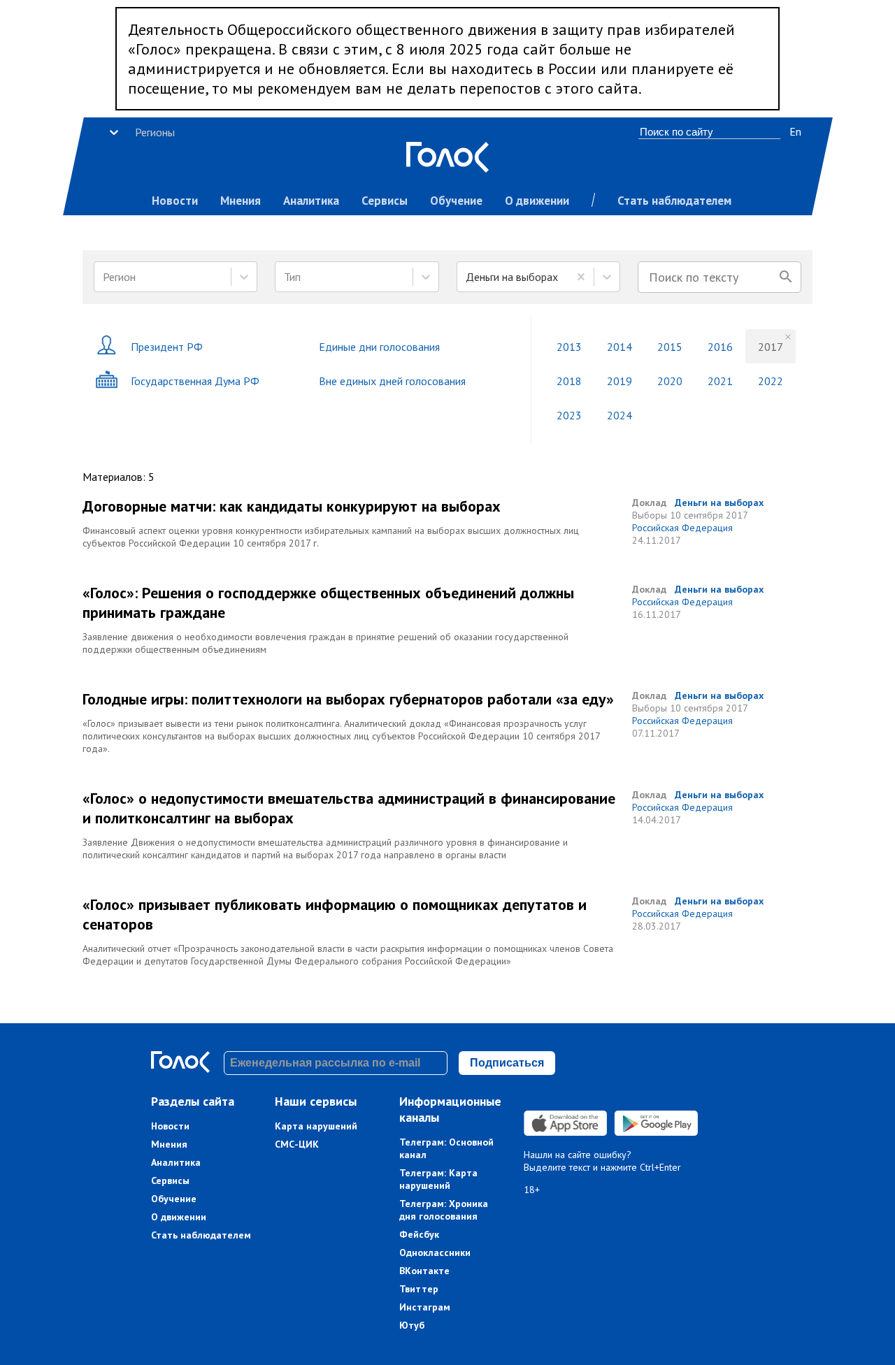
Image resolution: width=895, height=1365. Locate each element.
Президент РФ (167, 347)
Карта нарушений (316, 1126)
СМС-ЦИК (297, 1144)
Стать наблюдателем (674, 200)
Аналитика (311, 200)
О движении (537, 200)
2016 (720, 347)
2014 (619, 347)
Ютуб (411, 1325)
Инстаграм (424, 1307)
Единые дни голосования (379, 347)
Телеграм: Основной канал (446, 1148)
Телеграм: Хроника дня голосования (443, 1209)
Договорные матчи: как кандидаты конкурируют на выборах (292, 506)
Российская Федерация (682, 527)
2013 (569, 347)
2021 (720, 381)
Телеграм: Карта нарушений (438, 1179)
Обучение (456, 200)
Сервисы (384, 200)
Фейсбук (419, 1234)
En (795, 131)
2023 (569, 415)
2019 (619, 381)
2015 (669, 347)
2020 (669, 381)
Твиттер (418, 1289)
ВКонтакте (424, 1270)
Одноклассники (435, 1252)
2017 (770, 347)
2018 (569, 381)
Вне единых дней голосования (392, 381)
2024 (619, 415)
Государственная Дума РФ (195, 381)
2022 (770, 381)
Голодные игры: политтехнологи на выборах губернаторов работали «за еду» (348, 699)
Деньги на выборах (719, 502)
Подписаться (507, 1063)
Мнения (240, 200)
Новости (175, 200)
